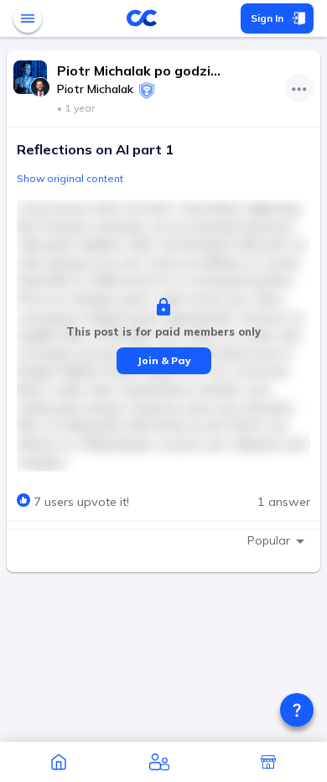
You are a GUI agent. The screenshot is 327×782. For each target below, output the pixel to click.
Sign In (267, 18)
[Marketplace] (268, 762)
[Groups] (159, 762)
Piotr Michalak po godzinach (141, 70)
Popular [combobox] (268, 540)
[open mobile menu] (27, 18)
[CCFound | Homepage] (58, 762)
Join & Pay (164, 360)
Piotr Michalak (95, 88)
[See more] (299, 88)
